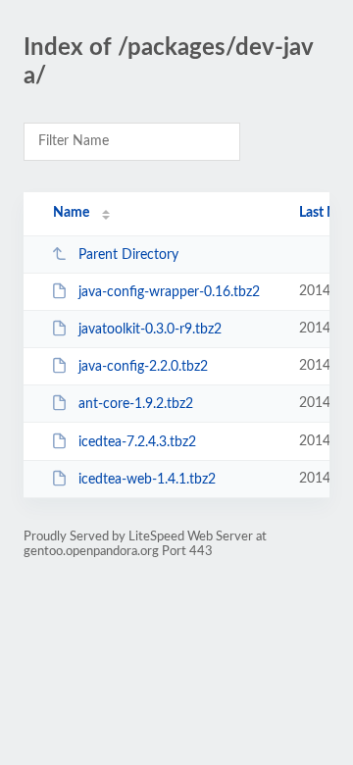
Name (71, 213)
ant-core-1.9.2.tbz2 (135, 404)
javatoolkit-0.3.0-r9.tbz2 (150, 329)
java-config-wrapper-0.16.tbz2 (169, 292)
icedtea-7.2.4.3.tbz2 (137, 442)
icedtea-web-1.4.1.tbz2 (147, 479)
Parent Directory (128, 255)
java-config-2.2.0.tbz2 (143, 367)
